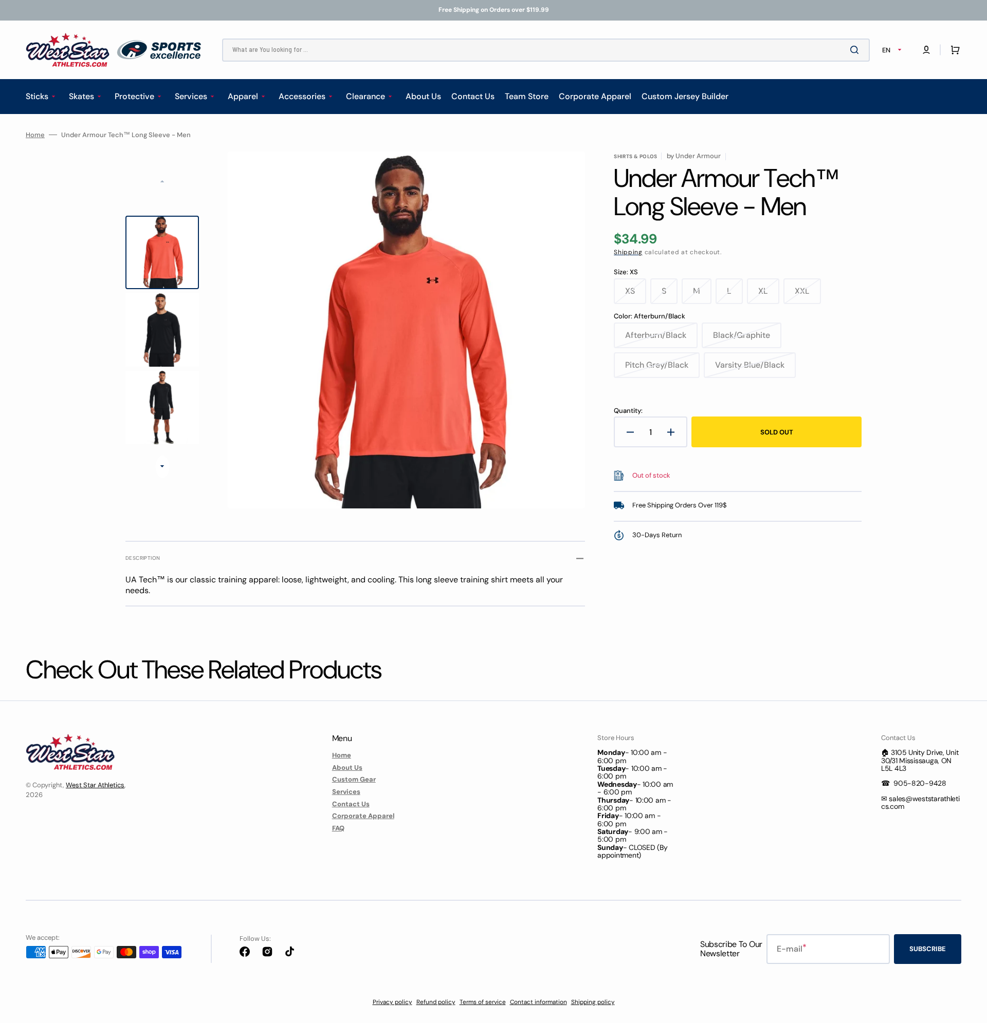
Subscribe (927, 948)
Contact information (538, 1002)
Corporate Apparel (363, 815)
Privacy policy (392, 1002)
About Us (347, 767)
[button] (926, 50)
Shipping (628, 252)
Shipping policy (593, 1002)
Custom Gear (354, 779)
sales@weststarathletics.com (920, 802)
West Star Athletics (95, 785)
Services (346, 791)
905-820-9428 (919, 783)
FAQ (338, 828)
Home (35, 135)
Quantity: (628, 411)
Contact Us (351, 804)
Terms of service (483, 1002)
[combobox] (546, 50)
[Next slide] (162, 467)
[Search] (856, 50)
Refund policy (435, 1002)
